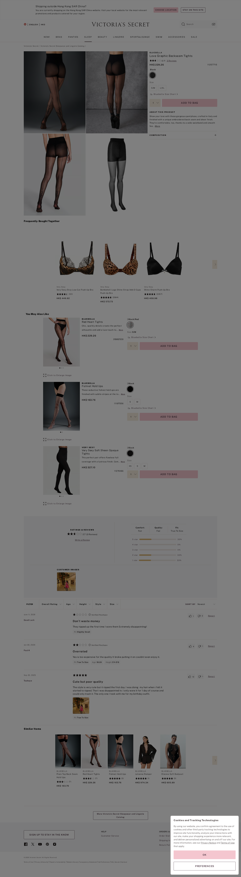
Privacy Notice (208, 842)
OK (205, 854)
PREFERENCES (204, 866)
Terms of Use (228, 842)
